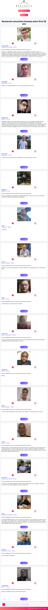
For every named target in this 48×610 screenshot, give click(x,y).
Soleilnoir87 (4, 369)
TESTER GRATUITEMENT (24, 10)
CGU (32, 608)
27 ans (14, 478)
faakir (3, 513)
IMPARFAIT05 (5, 117)
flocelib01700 (5, 585)
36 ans (15, 514)
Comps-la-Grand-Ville (7, 478)
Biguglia (3, 442)
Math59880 (4, 81)
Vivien (3, 225)
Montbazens (4, 155)
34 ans (10, 83)
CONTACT (44, 608)
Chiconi (3, 371)
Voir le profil (24, 59)
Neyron (3, 586)
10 (27, 604)
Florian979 (4, 477)
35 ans (13, 550)
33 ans (12, 407)
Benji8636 (4, 189)
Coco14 (3, 261)
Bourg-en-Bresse (6, 263)
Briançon (4, 119)
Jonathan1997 (5, 45)
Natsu (3, 297)
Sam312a (4, 549)
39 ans (8, 442)
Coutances (4, 227)
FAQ (29, 608)
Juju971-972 (5, 333)
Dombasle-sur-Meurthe (7, 514)
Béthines (4, 191)
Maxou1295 (4, 153)
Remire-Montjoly (5, 407)
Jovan (3, 441)
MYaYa (3, 405)
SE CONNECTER (24, 14)
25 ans (12, 263)
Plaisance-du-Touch (6, 550)
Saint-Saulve (5, 83)
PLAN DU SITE (37, 608)
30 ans (10, 155)
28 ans (15, 47)
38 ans (8, 119)
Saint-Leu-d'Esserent (6, 335)
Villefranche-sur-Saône (7, 47)
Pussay (3, 299)
